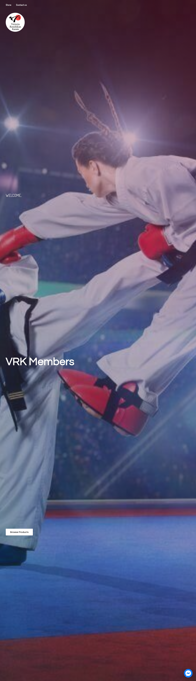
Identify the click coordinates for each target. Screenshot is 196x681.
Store (8, 4)
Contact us (21, 4)
